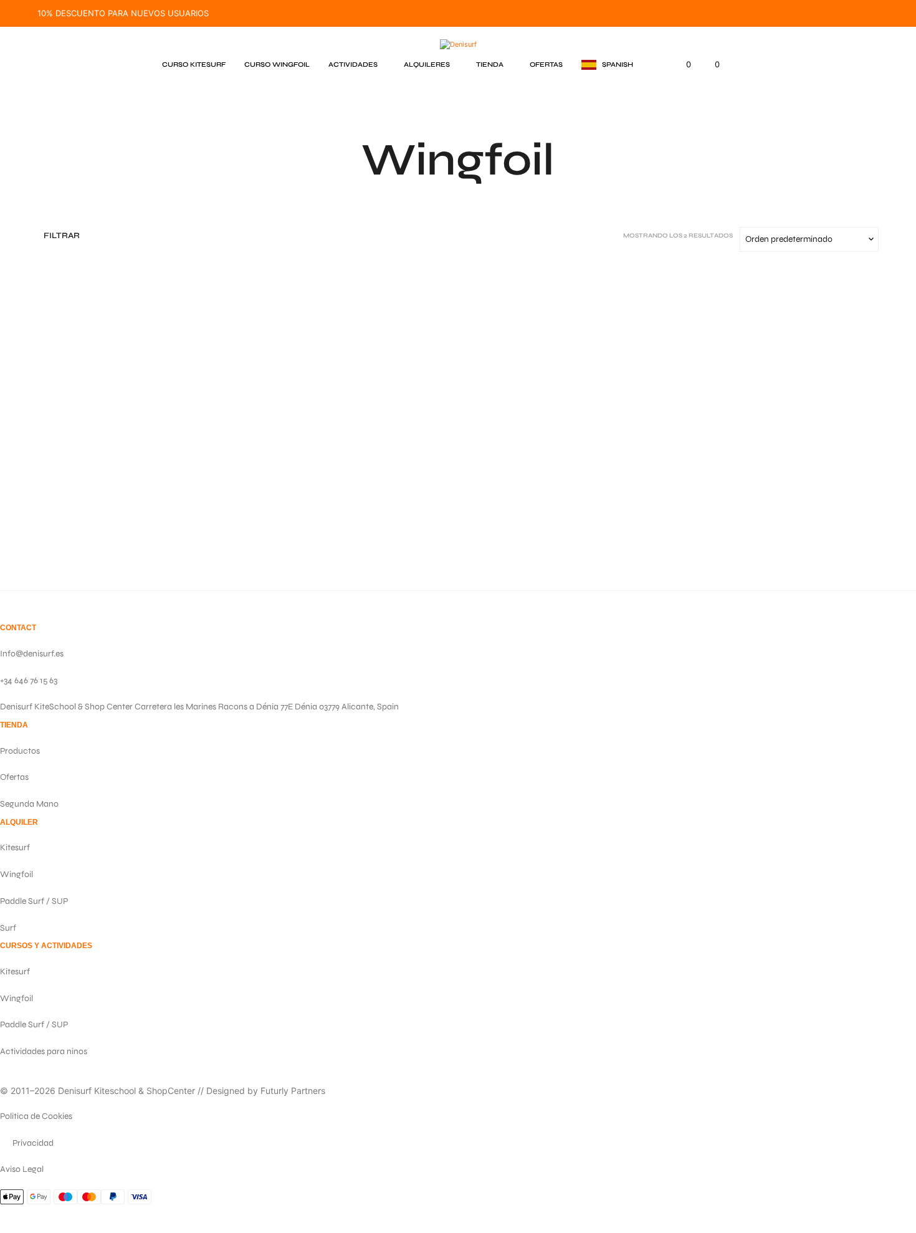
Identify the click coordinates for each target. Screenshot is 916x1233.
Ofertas (14, 777)
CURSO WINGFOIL (277, 64)
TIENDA (489, 64)
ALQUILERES (427, 64)
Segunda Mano (29, 804)
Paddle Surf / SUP (34, 901)
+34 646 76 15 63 (28, 680)
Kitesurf (15, 847)
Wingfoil (16, 874)
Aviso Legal (22, 1169)
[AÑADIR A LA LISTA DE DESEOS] (136, 443)
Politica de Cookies (36, 1116)
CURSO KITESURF (194, 64)
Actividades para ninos (43, 1051)
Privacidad (33, 1143)
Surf (8, 928)
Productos (20, 751)
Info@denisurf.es (32, 653)
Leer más (281, 495)
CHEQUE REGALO (88, 480)
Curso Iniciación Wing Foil (319, 480)
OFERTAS (546, 64)
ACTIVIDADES (353, 64)
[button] (607, 64)
